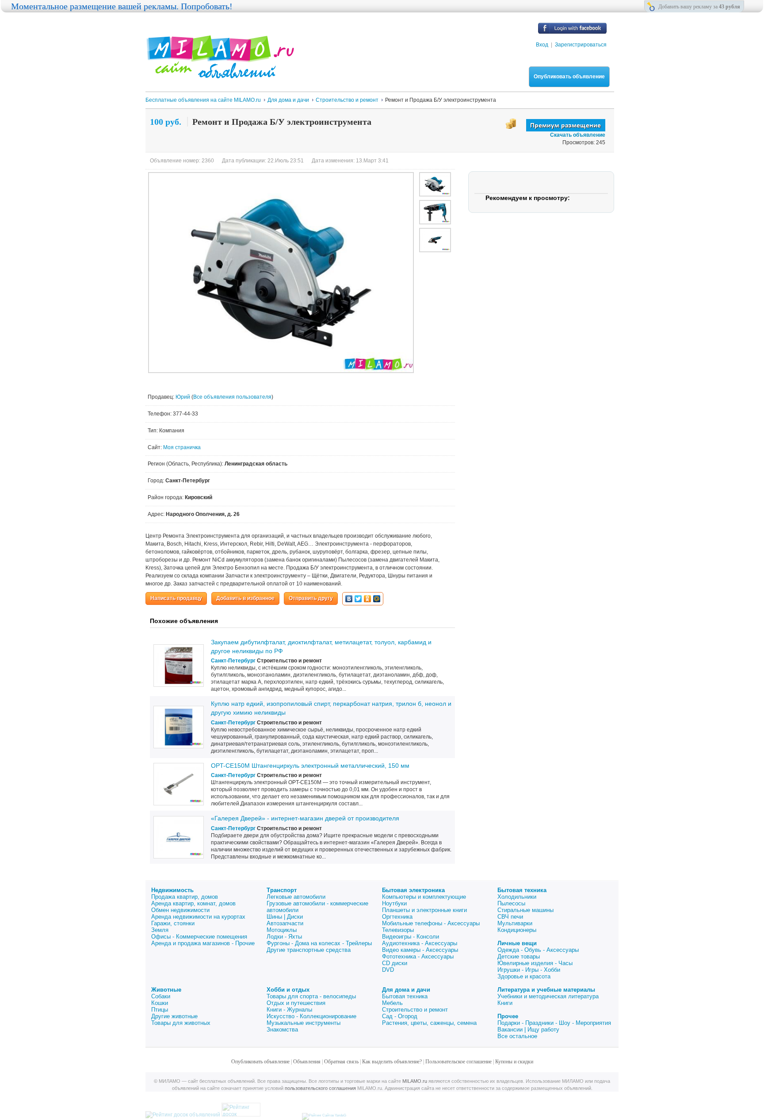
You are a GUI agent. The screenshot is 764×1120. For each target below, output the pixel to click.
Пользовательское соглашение (458, 1061)
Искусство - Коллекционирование (311, 1016)
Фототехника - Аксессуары (418, 956)
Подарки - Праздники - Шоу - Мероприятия (554, 1023)
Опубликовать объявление (569, 76)
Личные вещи (517, 943)
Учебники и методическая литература (548, 996)
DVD (388, 969)
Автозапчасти (285, 923)
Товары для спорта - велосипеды (311, 996)
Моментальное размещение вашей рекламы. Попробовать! (122, 6)
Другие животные (174, 1016)
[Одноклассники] (367, 598)
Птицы (159, 1009)
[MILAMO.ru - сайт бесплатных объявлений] (219, 73)
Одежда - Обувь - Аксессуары (538, 950)
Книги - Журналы (289, 1009)
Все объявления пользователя (232, 397)
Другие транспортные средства (309, 950)
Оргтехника (397, 916)
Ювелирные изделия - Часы (535, 963)
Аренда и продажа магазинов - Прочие (203, 943)
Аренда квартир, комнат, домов (193, 903)
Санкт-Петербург (233, 661)
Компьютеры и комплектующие (424, 896)
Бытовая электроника (413, 890)
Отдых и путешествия (296, 1003)
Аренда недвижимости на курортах (198, 916)
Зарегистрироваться (581, 45)
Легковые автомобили (296, 896)
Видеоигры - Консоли (410, 936)
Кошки (159, 1003)
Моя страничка (182, 447)
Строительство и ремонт (415, 1009)
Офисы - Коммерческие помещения (199, 936)
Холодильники (516, 896)
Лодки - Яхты (284, 936)
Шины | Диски (285, 916)
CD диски (394, 963)
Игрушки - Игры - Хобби (528, 969)
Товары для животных (180, 1023)
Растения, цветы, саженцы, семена (429, 1023)
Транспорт (282, 890)
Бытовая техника (521, 890)
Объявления (307, 1061)
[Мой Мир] (377, 598)
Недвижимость (172, 890)
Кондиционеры (516, 930)
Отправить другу (311, 598)
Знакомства (282, 1029)
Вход (542, 45)
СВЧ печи (510, 916)
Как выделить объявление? (392, 1061)
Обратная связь (341, 1061)
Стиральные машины (525, 910)
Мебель (392, 1003)
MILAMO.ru (414, 1081)
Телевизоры (398, 930)
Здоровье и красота (523, 976)
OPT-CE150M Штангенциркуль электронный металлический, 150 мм (310, 765)
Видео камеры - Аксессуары (420, 950)
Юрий (183, 397)
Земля (159, 930)
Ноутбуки (394, 903)
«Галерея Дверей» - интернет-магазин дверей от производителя (305, 818)
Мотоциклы (282, 930)
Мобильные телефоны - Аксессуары (431, 923)
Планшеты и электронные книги (424, 910)
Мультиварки (514, 923)
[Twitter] (358, 598)
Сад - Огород (399, 1016)
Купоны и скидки (514, 1061)
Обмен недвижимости (180, 910)
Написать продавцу (176, 598)
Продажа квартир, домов (184, 896)
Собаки (160, 996)
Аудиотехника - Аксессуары (419, 943)
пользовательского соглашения (320, 1088)
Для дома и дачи (406, 989)
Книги (504, 1003)
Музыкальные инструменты (303, 1023)
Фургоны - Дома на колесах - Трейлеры (319, 943)
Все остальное (517, 1036)
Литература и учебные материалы (546, 989)
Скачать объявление (577, 135)
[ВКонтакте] (349, 598)
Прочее (507, 1016)
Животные (166, 989)
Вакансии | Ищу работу (528, 1029)
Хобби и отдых (288, 989)
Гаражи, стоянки (173, 923)
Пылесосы (511, 903)
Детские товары (518, 956)
